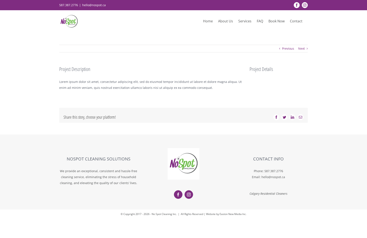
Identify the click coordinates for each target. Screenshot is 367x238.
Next (301, 48)
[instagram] (189, 194)
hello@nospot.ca (94, 5)
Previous (288, 48)
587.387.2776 (273, 171)
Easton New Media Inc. (233, 214)
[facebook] (178, 194)
